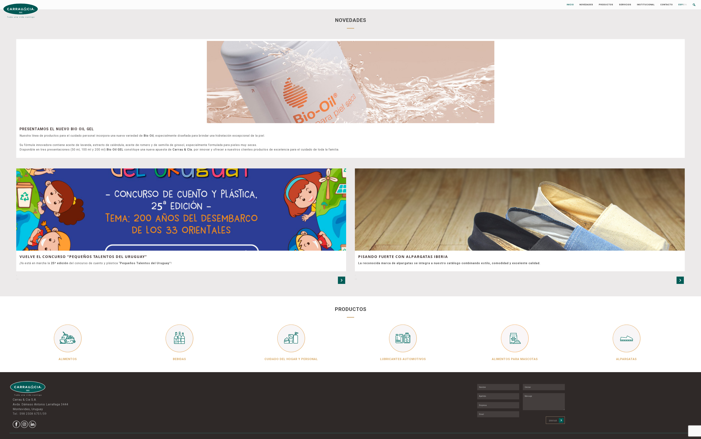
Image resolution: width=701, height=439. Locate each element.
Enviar (553, 420)
